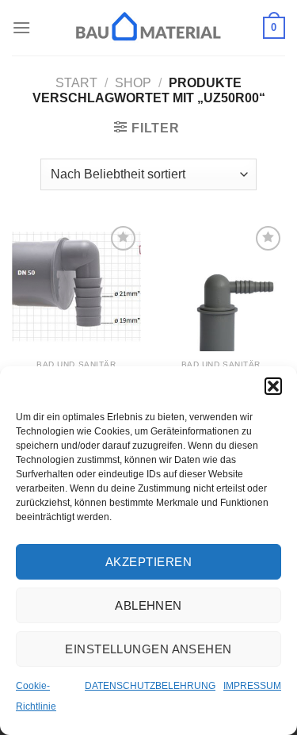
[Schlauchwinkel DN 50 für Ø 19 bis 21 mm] (76, 286)
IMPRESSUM (252, 685)
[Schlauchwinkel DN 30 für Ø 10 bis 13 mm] (220, 286)
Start (76, 83)
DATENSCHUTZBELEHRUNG (150, 685)
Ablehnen (148, 605)
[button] (273, 386)
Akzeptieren (148, 561)
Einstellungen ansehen (148, 649)
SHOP (133, 83)
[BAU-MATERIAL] (149, 28)
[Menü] (21, 27)
